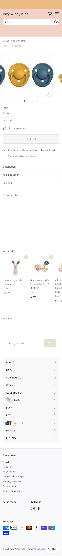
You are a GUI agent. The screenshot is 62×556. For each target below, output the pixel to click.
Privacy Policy (9, 486)
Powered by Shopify (37, 549)
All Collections (10, 471)
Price (5, 107)
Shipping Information (13, 481)
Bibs (5, 45)
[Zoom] (49, 93)
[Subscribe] (50, 343)
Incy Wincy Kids (15, 13)
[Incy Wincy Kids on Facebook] (39, 508)
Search (6, 462)
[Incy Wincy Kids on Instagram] (33, 508)
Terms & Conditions (12, 490)
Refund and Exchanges (14, 476)
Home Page (8, 466)
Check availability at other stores (22, 156)
